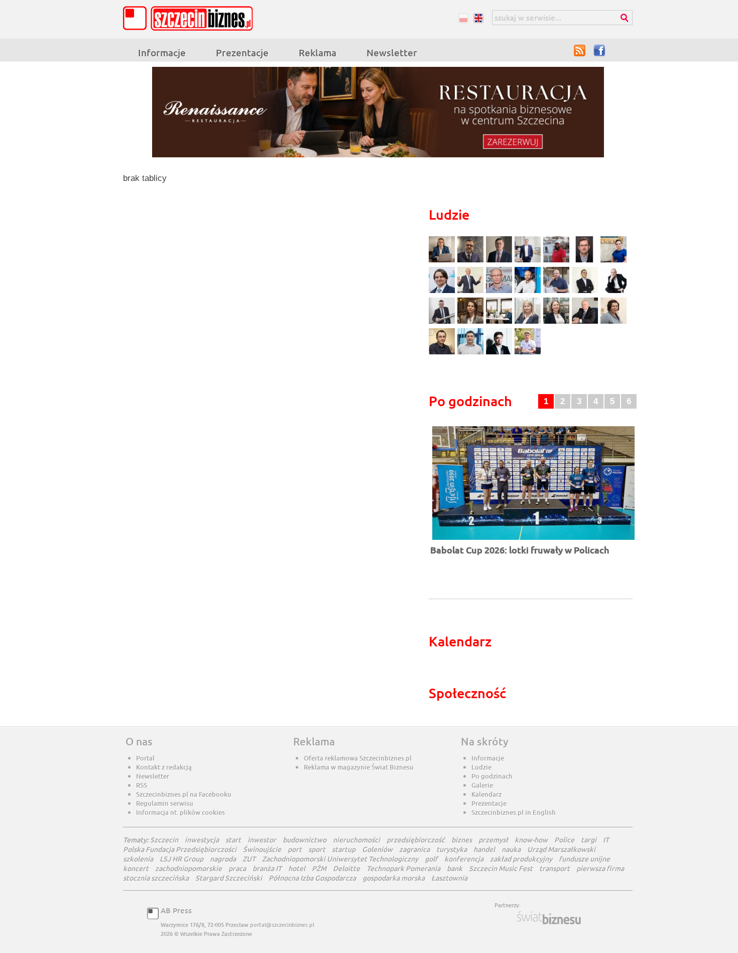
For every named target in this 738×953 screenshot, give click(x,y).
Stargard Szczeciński (228, 878)
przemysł (493, 839)
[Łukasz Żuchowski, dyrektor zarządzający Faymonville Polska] (529, 292)
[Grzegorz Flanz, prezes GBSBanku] (443, 261)
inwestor (262, 839)
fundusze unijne (584, 859)
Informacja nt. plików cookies (180, 812)
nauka (511, 849)
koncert (136, 868)
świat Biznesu (550, 918)
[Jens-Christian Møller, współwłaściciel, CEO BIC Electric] (557, 261)
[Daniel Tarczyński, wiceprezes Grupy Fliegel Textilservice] (443, 292)
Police (564, 839)
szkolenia (138, 859)
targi (588, 839)
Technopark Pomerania (403, 868)
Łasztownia (449, 878)
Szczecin (164, 839)
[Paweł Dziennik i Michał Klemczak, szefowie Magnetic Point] (500, 322)
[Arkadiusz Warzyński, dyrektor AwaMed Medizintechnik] (586, 322)
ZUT (249, 859)
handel (484, 849)
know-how (531, 839)
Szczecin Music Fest (501, 868)
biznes (461, 839)
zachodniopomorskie (188, 868)
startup (343, 849)
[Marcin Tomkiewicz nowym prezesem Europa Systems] (529, 261)
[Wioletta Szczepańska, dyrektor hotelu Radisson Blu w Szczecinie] (557, 322)
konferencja (463, 859)
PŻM (319, 868)
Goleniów (377, 849)
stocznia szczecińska (156, 878)
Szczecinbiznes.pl (191, 18)
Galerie (482, 785)
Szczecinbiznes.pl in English (513, 812)
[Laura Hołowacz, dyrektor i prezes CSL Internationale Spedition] (613, 322)
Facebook (599, 50)
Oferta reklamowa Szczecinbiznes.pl (358, 758)
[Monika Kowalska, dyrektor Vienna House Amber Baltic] (613, 261)
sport (316, 849)
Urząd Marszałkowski (561, 849)
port (295, 849)
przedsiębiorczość (416, 839)
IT (606, 839)
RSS (579, 50)
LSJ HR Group (181, 859)
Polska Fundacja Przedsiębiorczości (179, 849)
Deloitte (346, 868)
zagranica (414, 849)
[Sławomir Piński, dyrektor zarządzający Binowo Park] (528, 353)
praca (237, 868)
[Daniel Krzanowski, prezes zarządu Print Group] (557, 292)
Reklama (317, 52)
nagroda (223, 859)
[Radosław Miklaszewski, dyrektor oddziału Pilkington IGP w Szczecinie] (443, 353)
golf (431, 859)
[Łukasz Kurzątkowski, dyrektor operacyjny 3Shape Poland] (443, 322)
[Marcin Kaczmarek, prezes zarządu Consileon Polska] (500, 292)
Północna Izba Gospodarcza (312, 878)
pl (463, 18)
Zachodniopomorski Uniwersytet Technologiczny (340, 859)
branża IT (267, 868)
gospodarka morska (393, 878)
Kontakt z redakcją (164, 767)
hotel (296, 868)
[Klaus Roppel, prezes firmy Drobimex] (471, 292)
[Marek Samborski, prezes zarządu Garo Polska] (586, 292)
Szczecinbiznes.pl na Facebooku (183, 794)
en (478, 18)
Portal (145, 758)
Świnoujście (262, 849)
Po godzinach (492, 776)
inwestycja (202, 839)
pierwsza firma (600, 868)
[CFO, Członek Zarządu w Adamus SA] (471, 261)
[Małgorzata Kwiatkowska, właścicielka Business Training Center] (529, 322)
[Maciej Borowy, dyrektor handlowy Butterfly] (586, 261)
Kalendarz (486, 794)
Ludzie (481, 767)
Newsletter (391, 52)
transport (554, 868)
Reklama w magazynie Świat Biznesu (359, 767)
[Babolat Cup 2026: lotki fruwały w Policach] (533, 540)
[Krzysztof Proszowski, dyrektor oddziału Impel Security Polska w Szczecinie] (471, 353)
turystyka (451, 849)
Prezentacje (242, 52)
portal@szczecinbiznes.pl (282, 924)
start (233, 839)
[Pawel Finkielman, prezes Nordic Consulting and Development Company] (613, 292)
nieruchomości (356, 839)
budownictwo (304, 839)
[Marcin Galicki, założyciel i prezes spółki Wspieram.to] (500, 353)
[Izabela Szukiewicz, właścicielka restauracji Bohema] (471, 322)
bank (454, 868)
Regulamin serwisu (164, 803)
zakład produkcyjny (521, 859)
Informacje (162, 52)
